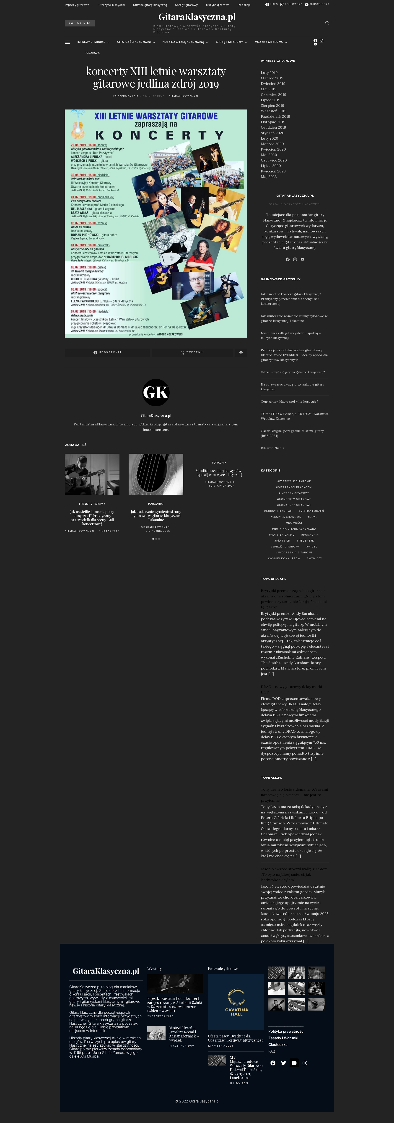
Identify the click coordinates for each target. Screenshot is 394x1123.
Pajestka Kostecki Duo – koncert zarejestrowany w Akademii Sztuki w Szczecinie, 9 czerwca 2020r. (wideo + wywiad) (174, 1004)
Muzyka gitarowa (217, 5)
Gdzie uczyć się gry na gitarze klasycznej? (293, 372)
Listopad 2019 (273, 122)
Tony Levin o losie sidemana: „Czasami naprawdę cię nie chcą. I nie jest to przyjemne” (294, 795)
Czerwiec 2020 (274, 160)
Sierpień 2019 (272, 105)
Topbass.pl (271, 777)
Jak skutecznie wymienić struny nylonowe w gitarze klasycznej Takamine (156, 515)
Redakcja (244, 5)
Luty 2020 (269, 138)
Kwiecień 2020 (273, 149)
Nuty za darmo (283, 535)
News (313, 517)
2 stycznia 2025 (158, 531)
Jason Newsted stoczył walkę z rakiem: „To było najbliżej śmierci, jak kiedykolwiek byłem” (295, 874)
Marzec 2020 (272, 143)
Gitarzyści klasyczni (111, 5)
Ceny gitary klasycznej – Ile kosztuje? (289, 401)
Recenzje (306, 541)
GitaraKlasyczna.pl (197, 16)
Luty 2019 (269, 72)
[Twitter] (283, 1063)
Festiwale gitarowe (295, 481)
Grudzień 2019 (273, 127)
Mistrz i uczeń (312, 511)
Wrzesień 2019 (274, 111)
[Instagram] (321, 40)
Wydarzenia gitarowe (295, 553)
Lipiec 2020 (271, 165)
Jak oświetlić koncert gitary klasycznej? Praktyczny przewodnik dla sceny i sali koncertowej (92, 517)
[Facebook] (315, 40)
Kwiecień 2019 (273, 83)
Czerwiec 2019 (273, 94)
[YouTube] (315, 44)
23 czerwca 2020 (160, 1016)
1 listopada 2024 (222, 485)
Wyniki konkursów (285, 558)
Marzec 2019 (272, 78)
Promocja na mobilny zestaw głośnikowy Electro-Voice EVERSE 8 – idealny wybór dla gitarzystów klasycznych (294, 355)
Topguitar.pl (273, 579)
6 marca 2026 (109, 531)
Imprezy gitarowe (77, 5)
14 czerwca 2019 (181, 1045)
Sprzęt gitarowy (186, 5)
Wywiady (315, 558)
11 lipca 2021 (239, 1083)
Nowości (295, 523)
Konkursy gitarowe (295, 505)
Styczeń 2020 (272, 132)
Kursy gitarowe (279, 511)
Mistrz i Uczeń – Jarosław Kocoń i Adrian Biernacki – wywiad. (184, 1033)
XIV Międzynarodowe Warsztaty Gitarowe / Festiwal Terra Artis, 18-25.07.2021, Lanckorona (246, 1067)
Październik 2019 (275, 116)
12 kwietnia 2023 (220, 1045)
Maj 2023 (269, 176)
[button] (153, 538)
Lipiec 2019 (270, 100)
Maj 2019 (269, 89)
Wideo (313, 547)
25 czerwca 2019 (126, 96)
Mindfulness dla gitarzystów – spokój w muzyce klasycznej (219, 472)
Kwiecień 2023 (273, 171)
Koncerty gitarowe (295, 499)
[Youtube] (294, 1063)
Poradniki (156, 503)
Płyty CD (283, 541)
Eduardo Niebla (272, 448)
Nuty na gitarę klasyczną (150, 5)
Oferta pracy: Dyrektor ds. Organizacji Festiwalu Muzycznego (236, 1038)
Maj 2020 (269, 154)
